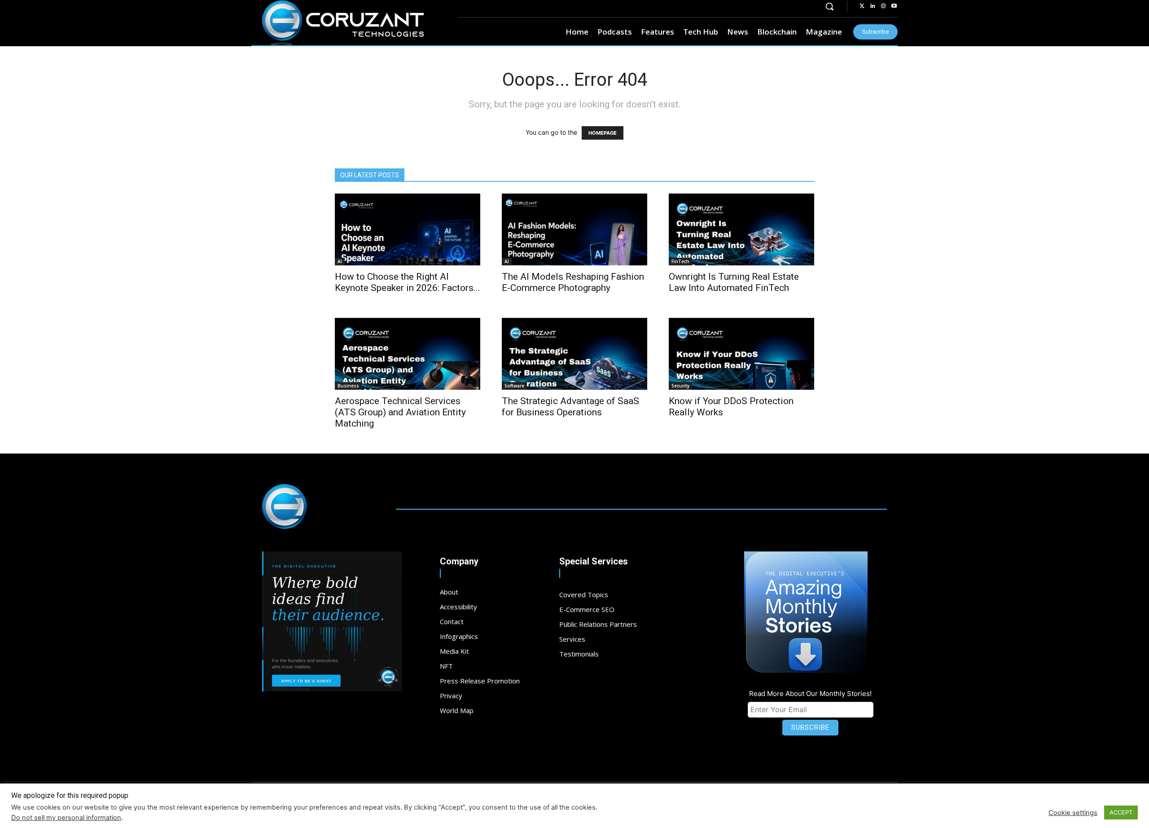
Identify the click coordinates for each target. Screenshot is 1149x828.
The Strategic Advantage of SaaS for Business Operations (570, 407)
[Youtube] (894, 6)
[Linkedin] (872, 6)
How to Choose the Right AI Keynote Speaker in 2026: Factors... (407, 282)
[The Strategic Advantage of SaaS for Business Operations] (574, 354)
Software (514, 386)
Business (348, 386)
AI (340, 261)
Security (680, 386)
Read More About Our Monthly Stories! (810, 693)
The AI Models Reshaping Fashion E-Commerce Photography (573, 282)
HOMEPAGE (602, 133)
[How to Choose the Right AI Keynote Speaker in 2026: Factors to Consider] (407, 229)
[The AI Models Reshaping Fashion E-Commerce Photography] (574, 229)
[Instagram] (883, 6)
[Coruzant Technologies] (343, 23)
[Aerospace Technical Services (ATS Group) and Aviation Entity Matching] (407, 354)
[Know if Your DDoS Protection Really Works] (741, 354)
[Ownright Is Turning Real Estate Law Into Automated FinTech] (741, 229)
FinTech (680, 261)
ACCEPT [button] (1121, 812)
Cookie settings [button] (1072, 813)
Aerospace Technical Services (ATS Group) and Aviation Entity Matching (400, 412)
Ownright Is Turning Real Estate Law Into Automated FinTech (734, 282)
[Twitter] (861, 6)
